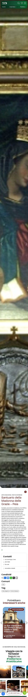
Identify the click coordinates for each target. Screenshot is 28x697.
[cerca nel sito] (19, 3)
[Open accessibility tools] (3, 694)
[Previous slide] (1, 244)
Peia (3, 584)
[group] (14, 244)
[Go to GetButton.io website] (24, 695)
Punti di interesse (17, 495)
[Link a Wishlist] (22, 3)
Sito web (7, 564)
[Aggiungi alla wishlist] (25, 492)
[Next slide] (26, 244)
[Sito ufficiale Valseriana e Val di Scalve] (4, 3)
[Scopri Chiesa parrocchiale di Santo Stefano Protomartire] (23, 637)
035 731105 (7, 562)
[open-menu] (25, 3)
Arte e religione (6, 495)
